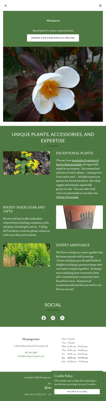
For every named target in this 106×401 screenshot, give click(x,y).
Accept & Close (77, 392)
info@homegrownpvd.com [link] (31, 356)
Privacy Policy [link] (35, 394)
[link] (100, 5)
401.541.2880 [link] (31, 352)
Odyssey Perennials (67, 197)
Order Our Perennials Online (53, 38)
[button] (5, 5)
